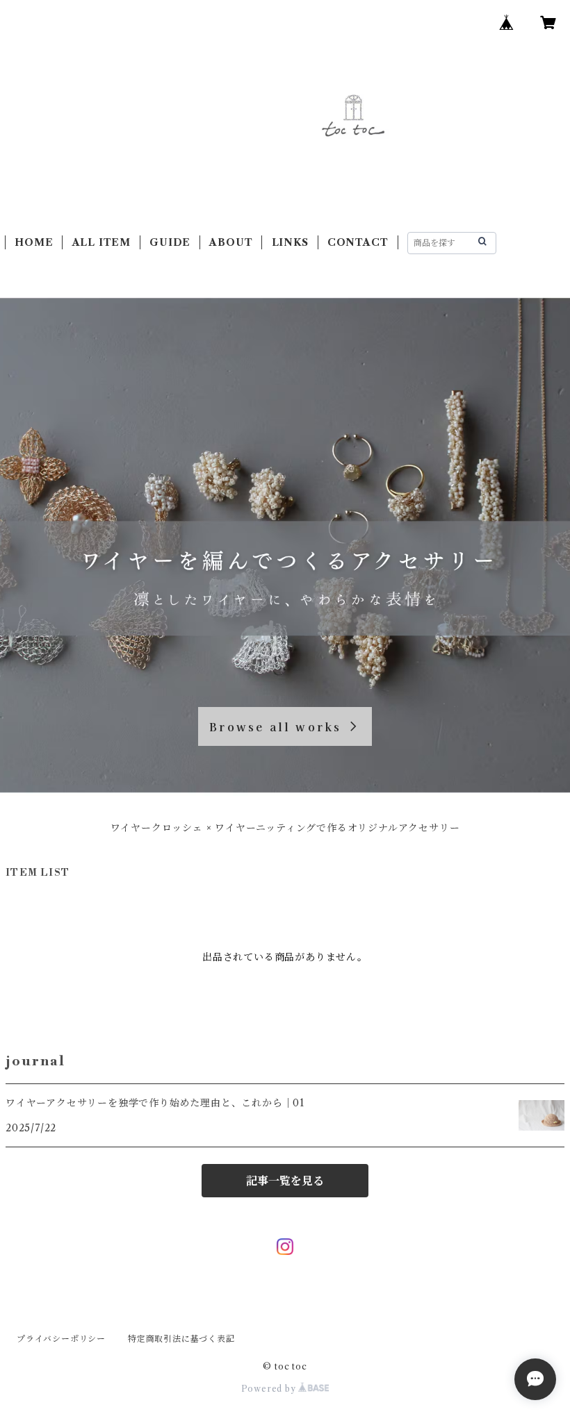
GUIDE (169, 242)
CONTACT (358, 242)
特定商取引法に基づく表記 (181, 1338)
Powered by (270, 1388)
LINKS (290, 242)
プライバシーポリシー (61, 1338)
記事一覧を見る (285, 1181)
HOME (34, 242)
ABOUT (230, 242)
